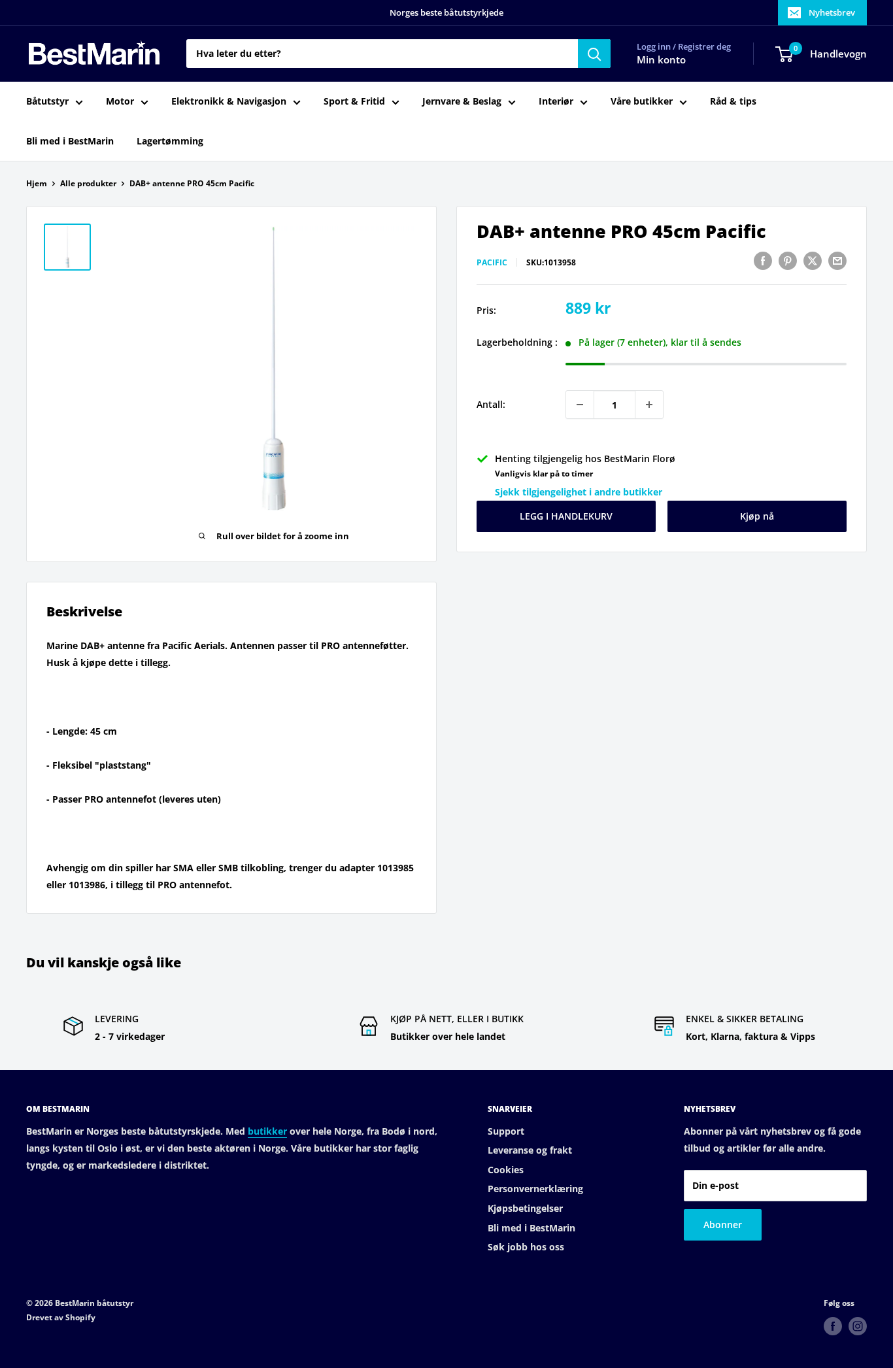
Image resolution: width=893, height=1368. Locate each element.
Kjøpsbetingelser (525, 1208)
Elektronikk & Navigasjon (228, 101)
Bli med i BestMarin (70, 141)
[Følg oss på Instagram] (858, 1326)
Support (506, 1131)
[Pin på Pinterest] (788, 261)
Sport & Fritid (354, 101)
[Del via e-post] (837, 261)
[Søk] (594, 53)
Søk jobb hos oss (526, 1247)
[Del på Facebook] (763, 261)
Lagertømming (170, 141)
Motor (120, 101)
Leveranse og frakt (530, 1150)
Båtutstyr (47, 101)
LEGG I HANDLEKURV (566, 516)
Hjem (36, 183)
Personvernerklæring (535, 1188)
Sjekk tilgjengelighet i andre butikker (578, 492)
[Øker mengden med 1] (649, 404)
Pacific (492, 262)
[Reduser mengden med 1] (580, 404)
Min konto (661, 60)
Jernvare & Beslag (461, 101)
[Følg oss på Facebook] (833, 1326)
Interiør (556, 101)
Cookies (506, 1169)
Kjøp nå (757, 516)
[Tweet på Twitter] (812, 261)
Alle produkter (88, 183)
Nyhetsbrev (832, 12)
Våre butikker (642, 101)
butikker (267, 1131)
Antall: (491, 404)
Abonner (722, 1224)
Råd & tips (733, 101)
